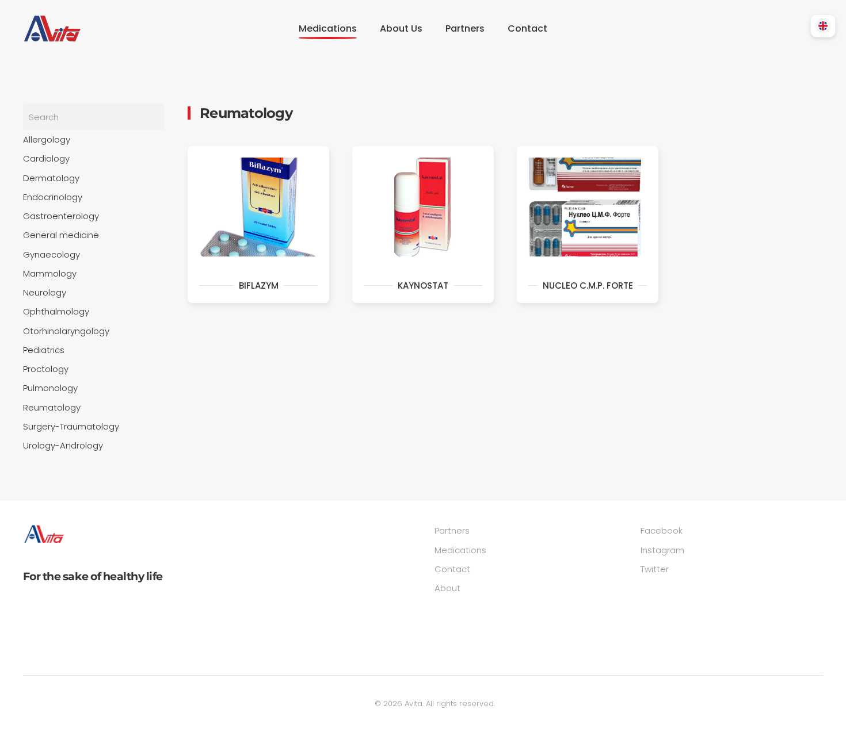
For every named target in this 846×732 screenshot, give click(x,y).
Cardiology (46, 158)
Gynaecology (51, 254)
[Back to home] (52, 29)
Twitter (655, 569)
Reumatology (52, 407)
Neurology (44, 292)
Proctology (45, 369)
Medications (460, 550)
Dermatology (51, 178)
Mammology (50, 273)
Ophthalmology (56, 311)
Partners (465, 28)
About (447, 588)
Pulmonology (50, 388)
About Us (401, 28)
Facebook (662, 530)
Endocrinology (52, 197)
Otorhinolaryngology (66, 331)
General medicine (61, 235)
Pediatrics (43, 350)
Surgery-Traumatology (71, 426)
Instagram (662, 550)
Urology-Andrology (63, 445)
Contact (527, 28)
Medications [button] (328, 28)
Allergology (46, 139)
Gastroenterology (61, 216)
